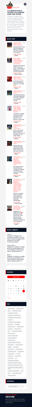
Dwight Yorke (20, 326)
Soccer (18, 354)
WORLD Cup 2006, (17, 187)
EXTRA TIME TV (18, 329)
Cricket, (15, 45)
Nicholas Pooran (12, 351)
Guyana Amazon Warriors (14, 342)
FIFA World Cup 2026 (13, 335)
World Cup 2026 (12, 375)
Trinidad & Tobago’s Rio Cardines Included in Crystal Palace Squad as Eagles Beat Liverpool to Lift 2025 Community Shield (16, 239)
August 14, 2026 (17, 121)
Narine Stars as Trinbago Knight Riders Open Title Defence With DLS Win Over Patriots (18, 148)
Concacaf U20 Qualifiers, (17, 158)
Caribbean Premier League (14, 317)
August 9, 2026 (17, 153)
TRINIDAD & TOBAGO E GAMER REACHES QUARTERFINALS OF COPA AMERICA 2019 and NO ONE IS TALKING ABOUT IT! (16, 249)
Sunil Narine (18, 356)
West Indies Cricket (16, 373)
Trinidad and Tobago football (15, 365)
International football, (16, 161)
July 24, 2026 (16, 202)
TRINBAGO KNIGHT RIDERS (13, 360)
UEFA (9, 373)
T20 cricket (19, 45)
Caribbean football (12, 313)
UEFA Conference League (17, 164)
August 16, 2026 (17, 102)
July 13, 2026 (16, 223)
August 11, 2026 (17, 137)
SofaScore (10, 356)
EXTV (9, 331)
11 (10, 288)
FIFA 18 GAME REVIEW (17, 331)
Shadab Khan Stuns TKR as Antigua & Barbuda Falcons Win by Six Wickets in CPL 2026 (19, 49)
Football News (11, 340)
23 (23, 291)
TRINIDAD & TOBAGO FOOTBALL (14, 363)
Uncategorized (16, 128)
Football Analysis (12, 338)
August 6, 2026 (17, 175)
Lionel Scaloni (19, 349)
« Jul (9, 298)
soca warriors (11, 354)
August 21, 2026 (17, 73)
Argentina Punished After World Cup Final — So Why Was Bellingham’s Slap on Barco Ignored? (19, 68)
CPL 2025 (17, 324)
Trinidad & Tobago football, (17, 109)
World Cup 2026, (17, 189)
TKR (16, 358)
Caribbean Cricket (16, 311)
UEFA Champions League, (17, 162)
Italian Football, (17, 184)
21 (18, 291)
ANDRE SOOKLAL (19, 308)
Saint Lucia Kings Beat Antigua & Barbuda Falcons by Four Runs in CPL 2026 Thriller (19, 133)
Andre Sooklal (18, 74)
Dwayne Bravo (11, 326)
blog (9, 311)
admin (16, 55)
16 (23, 288)
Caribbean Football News (14, 315)
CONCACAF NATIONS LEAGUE (14, 322)
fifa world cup (11, 333)
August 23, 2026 (17, 54)
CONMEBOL (10, 324)
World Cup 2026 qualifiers (17, 63)
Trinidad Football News (13, 371)
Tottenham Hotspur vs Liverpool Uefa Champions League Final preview (15, 12)
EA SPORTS (10, 329)
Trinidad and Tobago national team (15, 368)
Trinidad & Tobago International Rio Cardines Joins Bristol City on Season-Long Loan (18, 116)
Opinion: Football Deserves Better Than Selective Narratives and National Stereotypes (18, 197)
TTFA (22, 371)
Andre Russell (11, 308)
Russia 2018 (20, 351)
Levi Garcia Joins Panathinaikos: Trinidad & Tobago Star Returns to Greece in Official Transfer (18, 170)
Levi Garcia (16, 347)
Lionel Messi (11, 349)
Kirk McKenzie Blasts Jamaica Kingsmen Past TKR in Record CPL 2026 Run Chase (19, 97)
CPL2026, (19, 44)
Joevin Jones (11, 344)
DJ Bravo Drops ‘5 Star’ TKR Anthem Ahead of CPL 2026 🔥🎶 (18, 83)
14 (18, 288)
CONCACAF (10, 320)
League (9, 347)
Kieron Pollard (19, 344)
